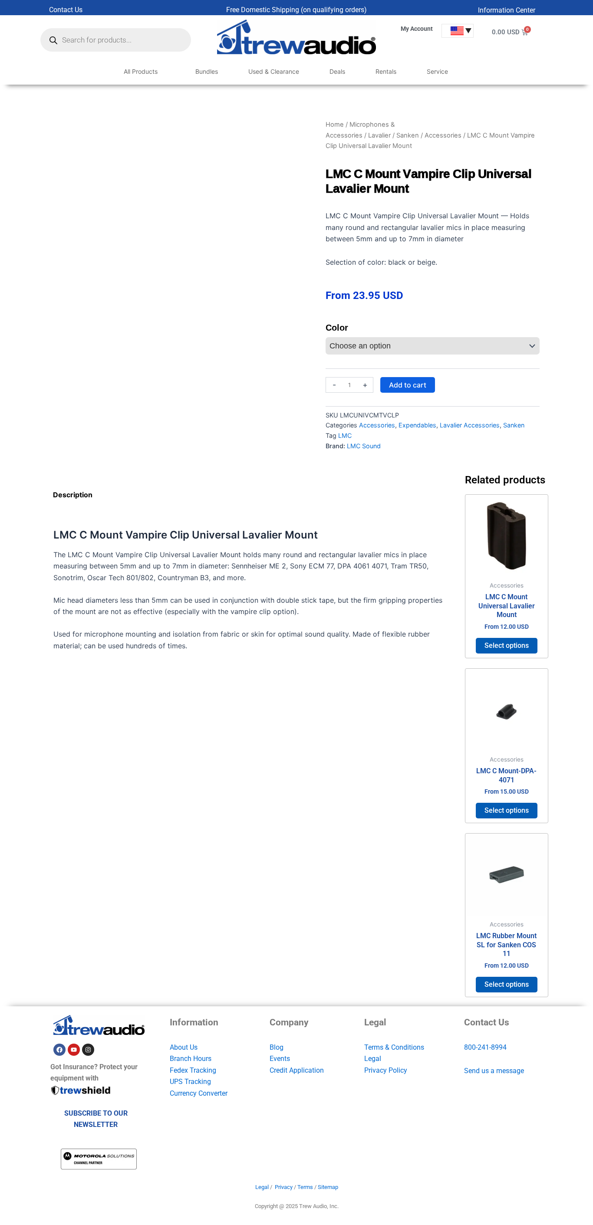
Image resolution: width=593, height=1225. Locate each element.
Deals (337, 71)
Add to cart (407, 385)
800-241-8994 (485, 1047)
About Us (184, 1047)
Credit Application (297, 1070)
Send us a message (494, 1071)
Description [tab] (72, 494)
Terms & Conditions (394, 1047)
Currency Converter (198, 1093)
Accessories (443, 135)
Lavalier (379, 135)
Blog (276, 1047)
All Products (141, 71)
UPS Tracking (190, 1081)
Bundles (206, 71)
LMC (345, 435)
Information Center (506, 10)
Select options (506, 645)
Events (280, 1058)
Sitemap (328, 1187)
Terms (305, 1187)
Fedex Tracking (193, 1070)
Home (335, 124)
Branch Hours (190, 1058)
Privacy (284, 1187)
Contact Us (65, 10)
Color (337, 327)
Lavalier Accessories (470, 425)
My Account (417, 28)
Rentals (386, 71)
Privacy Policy (385, 1070)
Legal (372, 1058)
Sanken (407, 135)
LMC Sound (364, 446)
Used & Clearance (273, 71)
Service (437, 71)
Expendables (417, 425)
